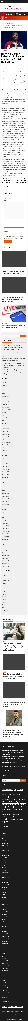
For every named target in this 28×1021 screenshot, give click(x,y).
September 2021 (6, 536)
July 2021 (4, 542)
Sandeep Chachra (6, 814)
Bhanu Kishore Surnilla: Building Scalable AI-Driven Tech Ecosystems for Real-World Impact (13, 354)
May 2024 (4, 453)
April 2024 (4, 455)
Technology (12, 816)
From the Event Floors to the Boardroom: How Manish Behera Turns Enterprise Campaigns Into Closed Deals (13, 365)
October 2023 (5, 472)
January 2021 (5, 558)
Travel (19, 816)
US (3, 821)
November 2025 (6, 404)
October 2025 (5, 407)
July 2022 (4, 512)
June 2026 (4, 385)
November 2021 (6, 531)
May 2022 (4, 517)
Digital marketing (6, 799)
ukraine (13, 819)
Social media (16, 814)
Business (4, 575)
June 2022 (4, 515)
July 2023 (4, 480)
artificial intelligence (11, 792)
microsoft (9, 811)
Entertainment (4, 50)
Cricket (22, 797)
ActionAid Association (7, 789)
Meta (3, 811)
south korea (5, 816)
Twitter (4, 819)
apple (3, 792)
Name (5, 221)
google (15, 806)
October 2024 (5, 439)
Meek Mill (10, 175)
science (4, 602)
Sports (4, 605)
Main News (5, 597)
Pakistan (16, 811)
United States (20, 819)
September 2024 (6, 442)
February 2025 (5, 428)
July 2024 (4, 447)
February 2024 (5, 461)
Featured (4, 586)
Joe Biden (21, 809)
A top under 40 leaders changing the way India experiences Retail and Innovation (14, 704)
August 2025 (5, 412)
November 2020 (6, 563)
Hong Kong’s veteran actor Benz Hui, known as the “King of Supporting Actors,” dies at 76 (13, 299)
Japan (15, 809)
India (3, 591)
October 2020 (5, 566)
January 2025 (5, 431)
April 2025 (4, 423)
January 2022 (5, 526)
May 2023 (4, 485)
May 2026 (4, 388)
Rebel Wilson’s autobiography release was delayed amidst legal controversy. (7, 183)
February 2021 (5, 555)
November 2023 (6, 469)
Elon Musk (11, 802)
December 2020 (6, 561)
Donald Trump (15, 799)
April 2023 (4, 488)
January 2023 (5, 496)
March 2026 (5, 393)
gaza (3, 806)
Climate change (16, 794)
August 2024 (5, 445)
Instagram (9, 809)
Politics (4, 599)
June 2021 (4, 544)
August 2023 (5, 477)
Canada (4, 794)
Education (4, 802)
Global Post (9, 806)
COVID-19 (17, 797)
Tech (3, 607)
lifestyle (4, 594)
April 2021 (4, 550)
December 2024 (6, 434)
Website (6, 231)
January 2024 (5, 464)
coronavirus (5, 797)
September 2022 (6, 507)
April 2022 (4, 520)
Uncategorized (5, 610)
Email (5, 226)
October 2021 (5, 534)
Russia (21, 811)
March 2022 (5, 523)
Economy (23, 799)
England (18, 802)
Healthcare (22, 806)
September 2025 (6, 410)
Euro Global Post (15, 804)
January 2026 (5, 399)
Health (3, 588)
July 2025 (4, 415)
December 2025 (6, 401)
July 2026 (4, 383)
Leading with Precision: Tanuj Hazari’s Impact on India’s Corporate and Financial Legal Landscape (13, 372)
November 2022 (6, 501)
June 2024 (4, 450)
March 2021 (5, 553)
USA (3, 613)
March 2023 (5, 490)
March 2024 (5, 458)
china (9, 794)
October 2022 (5, 504)
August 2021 (5, 539)
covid (11, 797)
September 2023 (6, 474)
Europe (4, 583)
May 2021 (4, 547)
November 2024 (6, 437)
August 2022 (5, 509)
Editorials (4, 578)
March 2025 (5, 426)
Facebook (23, 804)
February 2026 (5, 396)
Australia (20, 792)
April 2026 (4, 391)
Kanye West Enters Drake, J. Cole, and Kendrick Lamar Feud (20, 181)
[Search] (26, 18)
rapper (14, 175)
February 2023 (5, 493)
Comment (6, 200)
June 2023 (4, 482)
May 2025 (4, 420)
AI (15, 789)
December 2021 (6, 528)
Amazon (20, 789)
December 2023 (6, 466)
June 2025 (4, 418)
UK (8, 819)
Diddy (6, 175)
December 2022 (6, 499)
